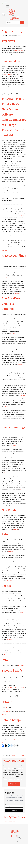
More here (4, 250)
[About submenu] (13, 15)
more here (6, 277)
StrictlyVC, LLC (12, 841)
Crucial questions (6, 711)
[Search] (22, 22)
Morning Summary (18, 755)
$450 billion (21, 665)
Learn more (22, 93)
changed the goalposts (12, 679)
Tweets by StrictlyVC (9, 821)
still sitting (12, 739)
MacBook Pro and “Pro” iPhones (15, 687)
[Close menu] (7, 6)
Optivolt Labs (21, 215)
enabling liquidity (7, 74)
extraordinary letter (18, 50)
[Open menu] (3, 15)
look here (22, 696)
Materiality (4, 714)
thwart (7, 707)
